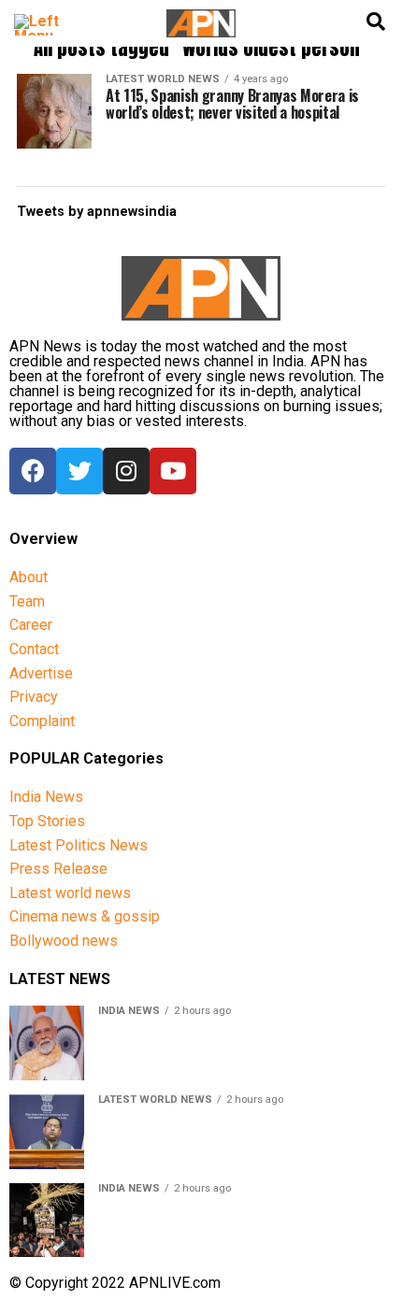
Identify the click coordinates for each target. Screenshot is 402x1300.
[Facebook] (32, 471)
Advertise (41, 673)
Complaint (42, 721)
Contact (34, 649)
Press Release (58, 869)
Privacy (33, 697)
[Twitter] (79, 471)
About (28, 577)
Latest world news (70, 893)
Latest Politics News (78, 845)
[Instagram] (126, 471)
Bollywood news (63, 941)
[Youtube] (173, 471)
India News (46, 797)
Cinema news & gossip (84, 916)
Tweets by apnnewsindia (97, 212)
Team (27, 601)
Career (30, 625)
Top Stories (47, 821)
